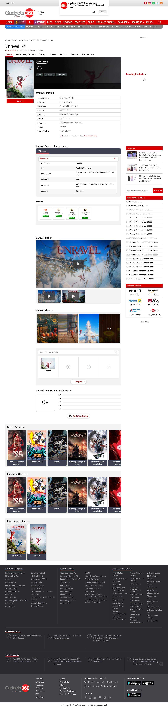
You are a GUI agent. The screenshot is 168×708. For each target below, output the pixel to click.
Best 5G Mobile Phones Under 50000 (140, 279)
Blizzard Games (153, 593)
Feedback (39, 685)
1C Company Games (120, 578)
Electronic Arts (10, 51)
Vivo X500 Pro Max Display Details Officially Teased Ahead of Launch (25, 660)
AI (30, 22)
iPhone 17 (35, 595)
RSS (37, 694)
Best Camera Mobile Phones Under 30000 (142, 255)
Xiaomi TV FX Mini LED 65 (94, 585)
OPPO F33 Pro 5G (37, 585)
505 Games (117, 585)
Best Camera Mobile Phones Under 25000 (142, 250)
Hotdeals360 (117, 27)
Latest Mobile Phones (39, 603)
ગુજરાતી (87, 686)
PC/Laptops (104, 27)
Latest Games (14, 427)
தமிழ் (103, 682)
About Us (39, 679)
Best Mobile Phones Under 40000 (139, 234)
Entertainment (69, 27)
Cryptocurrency (36, 588)
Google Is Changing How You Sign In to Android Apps (107, 660)
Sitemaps (40, 682)
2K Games (116, 582)
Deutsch (104, 686)
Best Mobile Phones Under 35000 (139, 230)
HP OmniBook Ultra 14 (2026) (42, 591)
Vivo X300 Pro (10, 598)
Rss (109, 697)
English (86, 682)
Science (137, 27)
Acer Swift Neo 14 (66, 598)
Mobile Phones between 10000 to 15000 (141, 238)
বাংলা (98, 682)
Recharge (137, 22)
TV (96, 27)
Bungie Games (152, 621)
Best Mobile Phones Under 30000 (139, 226)
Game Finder (23, 40)
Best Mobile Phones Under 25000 (139, 222)
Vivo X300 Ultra (11, 588)
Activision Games (119, 588)
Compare (123, 22)
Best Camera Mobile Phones (136, 206)
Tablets (128, 27)
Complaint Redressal (68, 694)
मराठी (116, 682)
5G (156, 27)
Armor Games (135, 584)
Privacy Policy (65, 682)
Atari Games (134, 598)
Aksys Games (118, 597)
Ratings (42, 54)
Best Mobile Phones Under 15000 (139, 214)
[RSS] (161, 3)
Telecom (39, 27)
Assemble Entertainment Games (135, 589)
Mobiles (29, 27)
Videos (53, 54)
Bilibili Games (152, 587)
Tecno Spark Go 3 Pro (68, 573)
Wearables (147, 27)
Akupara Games (118, 600)
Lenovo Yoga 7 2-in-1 (68, 601)
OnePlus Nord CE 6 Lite (39, 579)
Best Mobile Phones (133, 202)
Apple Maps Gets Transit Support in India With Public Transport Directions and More (67, 661)
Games (14, 40)
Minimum (44, 158)
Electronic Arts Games (38, 40)
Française (113, 686)
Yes (102, 12)
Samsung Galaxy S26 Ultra (14, 573)
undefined (10, 3)
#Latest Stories (12, 655)
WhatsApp (105, 697)
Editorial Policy (65, 688)
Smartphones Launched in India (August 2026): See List (27, 637)
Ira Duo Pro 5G (65, 604)
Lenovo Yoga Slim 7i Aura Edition (17, 601)
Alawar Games (118, 603)
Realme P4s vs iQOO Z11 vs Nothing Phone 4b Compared (67, 637)
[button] (119, 447)
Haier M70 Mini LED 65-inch (95, 582)
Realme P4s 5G (66, 591)
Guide (91, 22)
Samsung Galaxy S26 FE (69, 576)
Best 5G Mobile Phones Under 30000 (140, 271)
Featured (131, 148)
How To (48, 27)
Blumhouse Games (154, 607)
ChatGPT (8, 579)
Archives (39, 688)
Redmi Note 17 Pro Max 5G (70, 579)
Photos (63, 54)
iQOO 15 (8, 595)
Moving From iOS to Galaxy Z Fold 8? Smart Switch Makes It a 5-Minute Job (150, 178)
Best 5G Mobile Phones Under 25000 (140, 267)
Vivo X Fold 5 (10, 607)
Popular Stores (134, 285)
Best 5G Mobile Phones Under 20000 (140, 263)
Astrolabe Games (136, 595)
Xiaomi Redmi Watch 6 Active (95, 576)
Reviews (67, 22)
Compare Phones (37, 606)
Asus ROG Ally (90, 591)
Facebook (85, 697)
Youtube (95, 697)
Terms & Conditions (67, 691)
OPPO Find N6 (10, 582)
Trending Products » (136, 74)
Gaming (57, 27)
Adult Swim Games (119, 591)
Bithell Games (152, 590)
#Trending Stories (13, 631)
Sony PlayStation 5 (38, 573)
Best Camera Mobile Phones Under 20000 (142, 246)
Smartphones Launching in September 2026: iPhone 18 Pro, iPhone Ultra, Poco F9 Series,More (107, 638)
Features (80, 22)
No (94, 12)
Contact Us (40, 691)
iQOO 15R (9, 604)
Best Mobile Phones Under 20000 (139, 218)
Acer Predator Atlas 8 (92, 588)
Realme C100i (65, 585)
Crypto (81, 27)
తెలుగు (109, 682)
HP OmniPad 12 (37, 576)
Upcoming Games (16, 474)
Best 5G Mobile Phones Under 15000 (140, 259)
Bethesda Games (153, 573)
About (9, 54)
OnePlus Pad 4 (36, 582)
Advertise (40, 697)
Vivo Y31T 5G (65, 582)
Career (62, 679)
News (58, 22)
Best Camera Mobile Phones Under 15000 (142, 242)
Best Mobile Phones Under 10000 (139, 210)
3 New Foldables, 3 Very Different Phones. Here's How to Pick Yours (150, 167)
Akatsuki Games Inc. (120, 594)
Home (9, 22)
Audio (89, 27)
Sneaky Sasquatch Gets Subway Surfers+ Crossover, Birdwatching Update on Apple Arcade (145, 661)
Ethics (62, 685)
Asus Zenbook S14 (12, 591)
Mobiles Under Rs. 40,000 (15, 585)
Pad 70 (87, 573)
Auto (50, 22)
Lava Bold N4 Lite (66, 588)
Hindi (93, 682)
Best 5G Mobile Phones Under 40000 (140, 275)
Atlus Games (134, 601)
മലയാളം (95, 686)
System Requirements (26, 54)
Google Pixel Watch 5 (92, 579)
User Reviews (88, 54)
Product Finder (105, 22)
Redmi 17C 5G (65, 595)
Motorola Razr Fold (12, 576)
